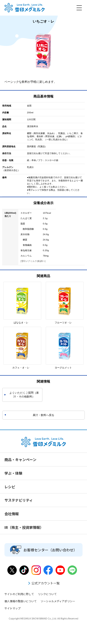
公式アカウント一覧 (45, 583)
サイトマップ (12, 608)
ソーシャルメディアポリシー (58, 601)
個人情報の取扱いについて (20, 601)
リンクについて (47, 594)
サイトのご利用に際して (19, 594)
